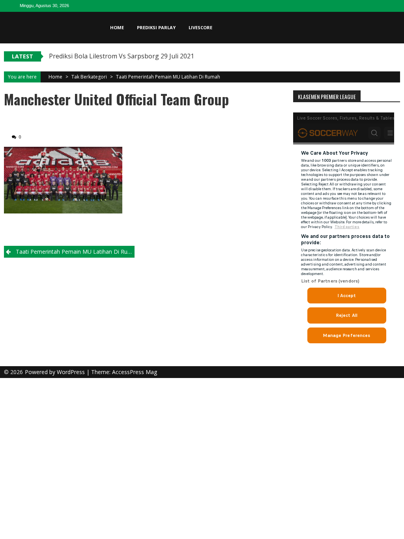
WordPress (71, 372)
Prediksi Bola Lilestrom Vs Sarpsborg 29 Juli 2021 (121, 56)
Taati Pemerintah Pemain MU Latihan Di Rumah (168, 76)
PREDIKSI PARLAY (156, 27)
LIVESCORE (200, 27)
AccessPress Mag (134, 372)
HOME (117, 27)
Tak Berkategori (89, 76)
